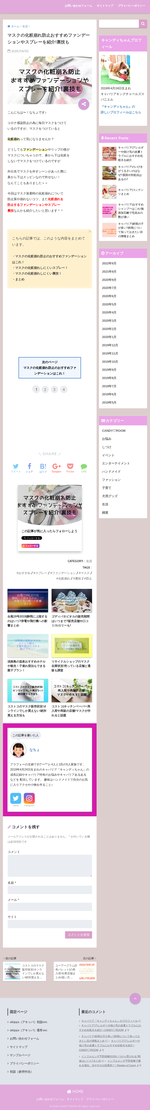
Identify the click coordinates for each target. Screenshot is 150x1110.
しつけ (106, 447)
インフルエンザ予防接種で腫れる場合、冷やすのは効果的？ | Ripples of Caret (110, 1063)
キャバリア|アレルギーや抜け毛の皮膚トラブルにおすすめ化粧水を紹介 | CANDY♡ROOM (110, 1027)
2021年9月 (109, 271)
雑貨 (105, 512)
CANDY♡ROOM (113, 431)
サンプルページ (20, 1055)
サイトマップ (105, 5)
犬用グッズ (110, 496)
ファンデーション (64, 573)
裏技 (78, 578)
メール (13, 900)
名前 (12, 883)
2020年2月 (109, 329)
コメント (14, 852)
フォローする (31, 546)
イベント (108, 455)
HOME (77, 1091)
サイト (12, 917)
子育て (106, 488)
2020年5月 (109, 304)
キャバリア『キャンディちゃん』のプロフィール (109, 1021)
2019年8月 (109, 378)
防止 (89, 578)
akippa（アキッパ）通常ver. (29, 1030)
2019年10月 (110, 361)
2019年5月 (109, 402)
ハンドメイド (111, 471)
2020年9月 (109, 280)
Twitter (15, 805)
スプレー (41, 573)
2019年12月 (110, 345)
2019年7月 (109, 386)
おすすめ (24, 573)
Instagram (29, 805)
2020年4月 (109, 312)
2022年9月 (109, 263)
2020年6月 (109, 296)
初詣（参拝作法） (21, 1071)
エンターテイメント (116, 463)
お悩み (106, 439)
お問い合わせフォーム (78, 5)
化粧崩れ (64, 578)
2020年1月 (109, 337)
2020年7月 (109, 288)
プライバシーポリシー (131, 5)
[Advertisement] (50, 329)
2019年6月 (109, 394)
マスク (85, 573)
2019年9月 (109, 370)
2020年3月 (109, 320)
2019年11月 (110, 353)
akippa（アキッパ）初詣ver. (29, 1022)
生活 (89, 561)
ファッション (111, 480)
